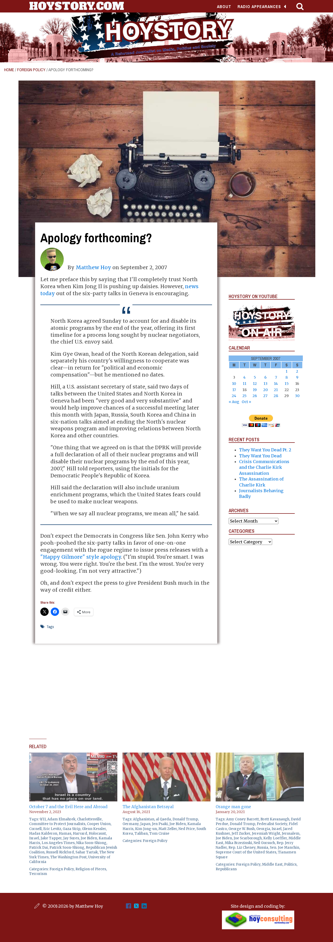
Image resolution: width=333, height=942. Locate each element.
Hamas (65, 833)
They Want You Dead (260, 455)
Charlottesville (89, 819)
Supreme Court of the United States (246, 852)
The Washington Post (68, 857)
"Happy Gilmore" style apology (80, 557)
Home (9, 70)
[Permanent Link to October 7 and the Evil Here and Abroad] (73, 755)
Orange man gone (233, 806)
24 (234, 395)
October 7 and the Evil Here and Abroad (68, 806)
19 (255, 389)
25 (244, 395)
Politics (290, 864)
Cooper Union (99, 824)
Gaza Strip (71, 829)
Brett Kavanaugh (274, 819)
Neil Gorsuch (264, 843)
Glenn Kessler (94, 829)
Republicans (226, 869)
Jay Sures (71, 838)
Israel (34, 838)
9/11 (43, 819)
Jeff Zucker (241, 833)
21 (276, 389)
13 (265, 383)
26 (255, 395)
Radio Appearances (259, 6)
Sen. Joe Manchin (284, 847)
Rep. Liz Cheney (241, 847)
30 (297, 395)
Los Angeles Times (58, 843)
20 (265, 389)
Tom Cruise (159, 833)
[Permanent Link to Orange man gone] (260, 755)
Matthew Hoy (93, 267)
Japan (145, 824)
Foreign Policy (31, 70)
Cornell (35, 829)
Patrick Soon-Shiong (66, 847)
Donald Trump (185, 819)
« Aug (234, 401)
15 (287, 383)
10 (234, 383)
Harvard (80, 833)
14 (276, 383)
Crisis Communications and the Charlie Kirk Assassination (264, 467)
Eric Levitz (52, 829)
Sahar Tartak (86, 852)
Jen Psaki (160, 824)
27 (265, 395)
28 (276, 395)
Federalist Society (272, 824)
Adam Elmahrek (61, 819)
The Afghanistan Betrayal (148, 806)
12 (255, 383)
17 (234, 389)
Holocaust (97, 833)
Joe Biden (89, 838)
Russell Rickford (60, 852)
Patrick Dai (38, 847)
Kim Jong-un (146, 829)
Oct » (246, 401)
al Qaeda (163, 819)
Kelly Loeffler (275, 838)
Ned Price (186, 829)
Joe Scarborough (248, 838)
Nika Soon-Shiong (91, 843)
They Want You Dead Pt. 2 (265, 449)
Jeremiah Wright (266, 833)
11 (244, 383)
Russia (262, 847)
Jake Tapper (51, 838)
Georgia (263, 829)
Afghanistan (143, 819)
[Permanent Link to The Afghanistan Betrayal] (167, 755)
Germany (131, 824)
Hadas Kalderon (43, 833)
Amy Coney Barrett (242, 819)
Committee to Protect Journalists (57, 824)
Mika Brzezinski (238, 843)
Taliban (141, 833)
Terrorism (38, 874)
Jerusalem (290, 833)
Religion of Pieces (90, 869)
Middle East (272, 864)
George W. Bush (241, 829)
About (224, 6)
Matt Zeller (167, 829)
